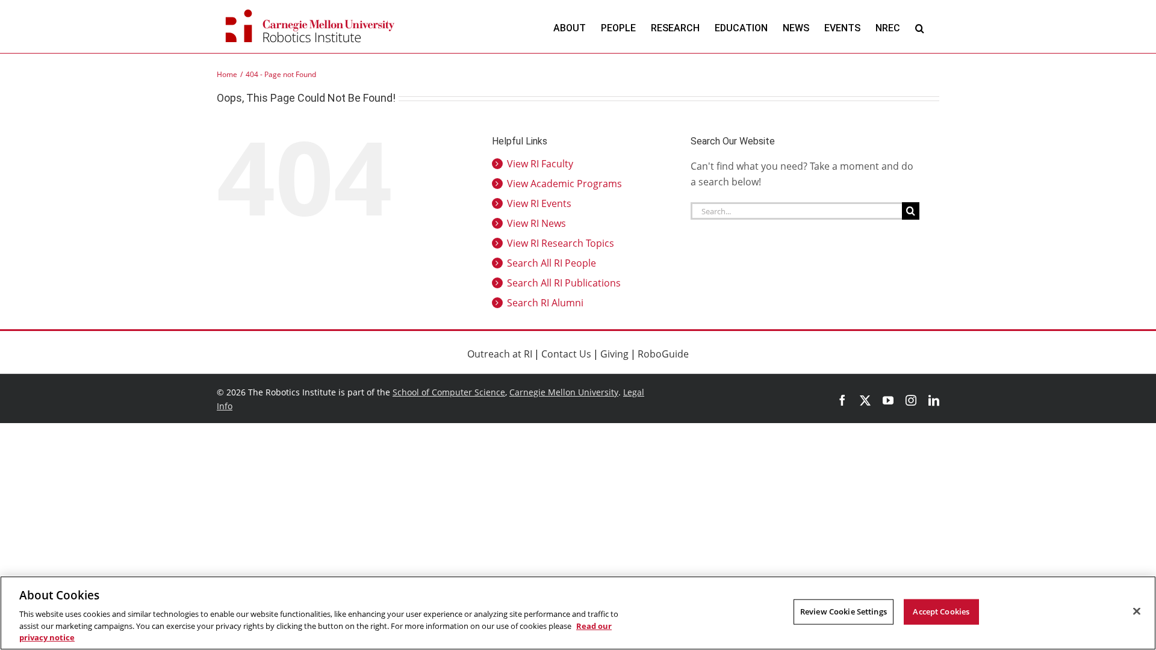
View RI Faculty (540, 163)
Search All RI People (551, 263)
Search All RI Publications (564, 282)
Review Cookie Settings (843, 611)
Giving (614, 354)
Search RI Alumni (545, 302)
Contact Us (566, 354)
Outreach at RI (499, 354)
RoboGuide (663, 354)
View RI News (536, 223)
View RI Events (539, 203)
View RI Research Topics (560, 243)
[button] (919, 28)
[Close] (1136, 611)
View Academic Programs (564, 183)
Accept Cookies (941, 611)
